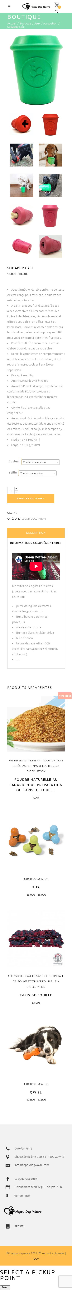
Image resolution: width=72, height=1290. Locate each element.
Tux (36, 887)
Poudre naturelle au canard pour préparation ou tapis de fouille (36, 785)
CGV (36, 1258)
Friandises (16, 760)
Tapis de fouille (36, 995)
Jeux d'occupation (45, 23)
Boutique (25, 23)
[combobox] (40, 462)
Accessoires (16, 976)
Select (5, 1287)
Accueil (11, 23)
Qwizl (36, 1092)
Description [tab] (36, 532)
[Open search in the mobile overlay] (57, 12)
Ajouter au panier (31, 498)
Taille (13, 472)
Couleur (14, 461)
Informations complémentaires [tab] (36, 542)
